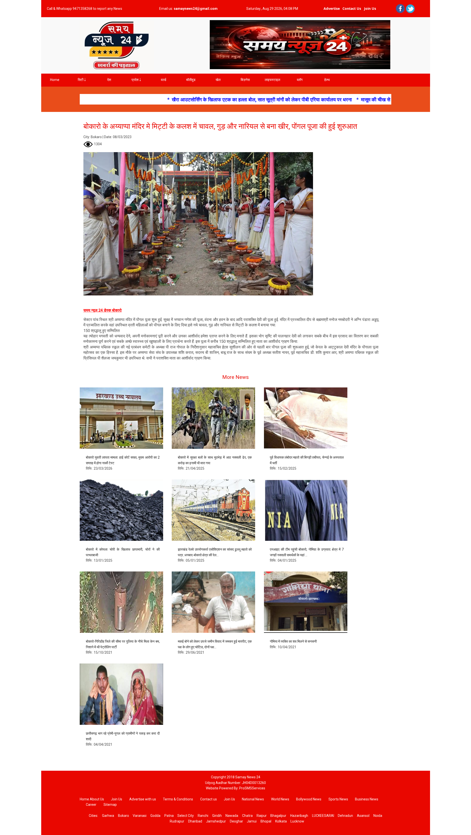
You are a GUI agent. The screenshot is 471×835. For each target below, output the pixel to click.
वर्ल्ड (163, 80)
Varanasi (139, 816)
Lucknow (297, 821)
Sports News (338, 799)
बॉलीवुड (191, 80)
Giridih (217, 816)
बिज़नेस (245, 80)
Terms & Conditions (178, 799)
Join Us (370, 8)
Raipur (262, 816)
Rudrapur (177, 821)
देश (109, 80)
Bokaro (123, 816)
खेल (218, 80)
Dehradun (345, 816)
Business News (366, 799)
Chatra (247, 816)
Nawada (231, 816)
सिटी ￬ (82, 80)
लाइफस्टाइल (272, 80)
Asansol (363, 816)
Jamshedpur (216, 821)
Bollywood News (309, 799)
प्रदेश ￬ (136, 80)
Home (54, 80)
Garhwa (108, 816)
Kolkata (281, 821)
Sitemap (110, 805)
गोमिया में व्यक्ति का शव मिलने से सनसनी (293, 641)
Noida (377, 816)
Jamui (252, 821)
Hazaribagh (299, 816)
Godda (155, 816)
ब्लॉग (299, 80)
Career (91, 805)
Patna (169, 816)
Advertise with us (142, 799)
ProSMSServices (252, 788)
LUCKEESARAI (323, 816)
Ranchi (203, 816)
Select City (185, 816)
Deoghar (236, 821)
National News (253, 799)
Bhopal (266, 821)
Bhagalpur (278, 816)
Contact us (208, 799)
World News (280, 799)
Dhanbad (195, 821)
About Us (97, 799)
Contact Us (351, 8)
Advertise (332, 8)
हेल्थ (327, 80)
